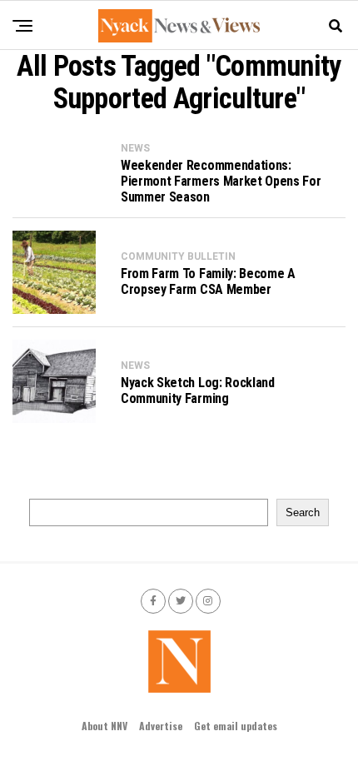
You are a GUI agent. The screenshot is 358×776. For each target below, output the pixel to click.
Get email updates (235, 726)
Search (303, 512)
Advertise (160, 726)
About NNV (104, 726)
